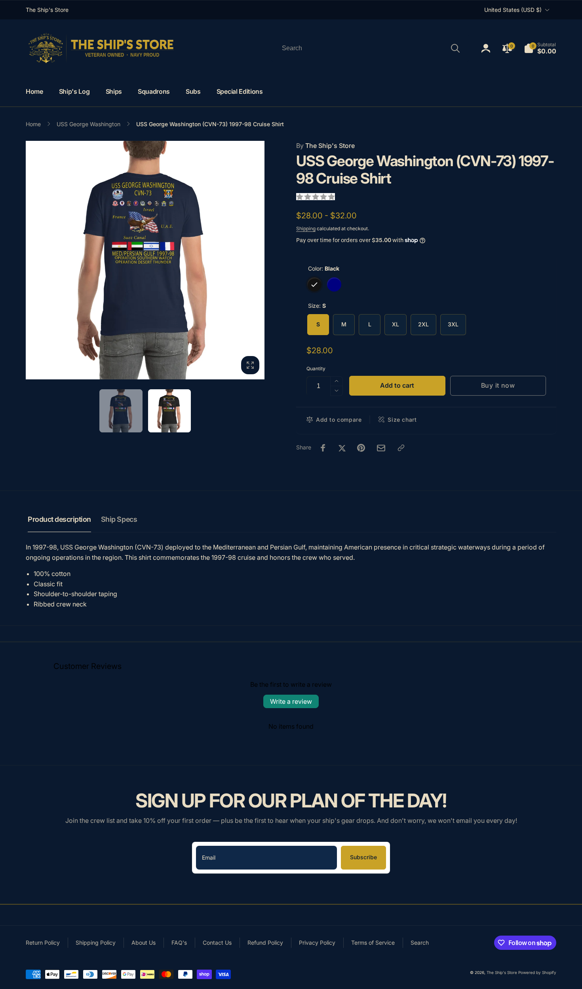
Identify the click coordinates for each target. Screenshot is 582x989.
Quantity (315, 368)
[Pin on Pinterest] (361, 448)
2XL (423, 324)
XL (395, 324)
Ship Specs (119, 519)
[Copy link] (401, 448)
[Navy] (334, 284)
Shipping (306, 228)
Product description (59, 519)
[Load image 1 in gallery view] (121, 410)
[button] (540, 48)
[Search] (455, 48)
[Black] (314, 284)
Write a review (291, 701)
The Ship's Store (325, 146)
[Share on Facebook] (323, 448)
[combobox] (370, 48)
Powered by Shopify (537, 972)
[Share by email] (381, 448)
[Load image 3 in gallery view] (169, 410)
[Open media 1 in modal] (145, 260)
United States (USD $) (513, 9)
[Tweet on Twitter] (342, 448)
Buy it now (498, 385)
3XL (453, 324)
